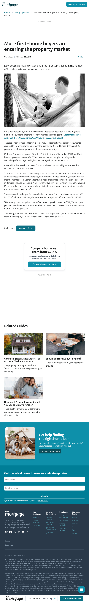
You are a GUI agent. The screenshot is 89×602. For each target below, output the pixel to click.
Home (7, 12)
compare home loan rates (44, 264)
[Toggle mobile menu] (81, 589)
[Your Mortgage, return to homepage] (10, 4)
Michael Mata (8, 57)
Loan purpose (34, 598)
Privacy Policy (43, 501)
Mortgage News (22, 12)
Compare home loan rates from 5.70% (45, 250)
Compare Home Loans (76, 4)
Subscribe (44, 496)
